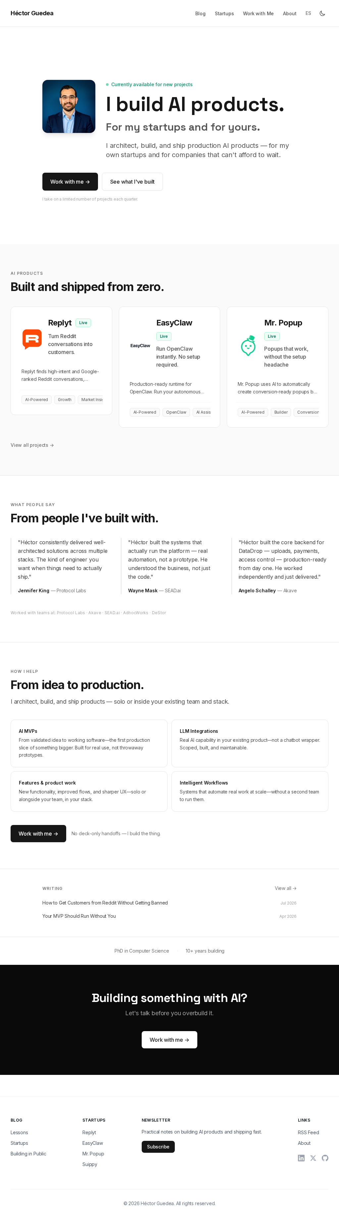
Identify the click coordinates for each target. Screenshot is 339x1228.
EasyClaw (92, 1143)
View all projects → (32, 445)
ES (308, 13)
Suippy (89, 1164)
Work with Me (258, 13)
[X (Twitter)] (313, 1158)
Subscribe (158, 1146)
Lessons (19, 1132)
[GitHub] (325, 1158)
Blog (200, 13)
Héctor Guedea (32, 13)
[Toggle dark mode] (322, 13)
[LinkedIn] (301, 1158)
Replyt (89, 1132)
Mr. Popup (93, 1153)
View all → (286, 888)
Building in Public (28, 1153)
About (289, 13)
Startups (224, 13)
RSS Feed (308, 1132)
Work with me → (70, 181)
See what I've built (132, 181)
